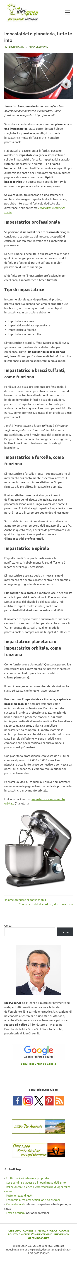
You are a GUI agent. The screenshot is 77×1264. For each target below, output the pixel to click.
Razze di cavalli (15, 1204)
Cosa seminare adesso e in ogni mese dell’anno (36, 1182)
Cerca (7, 925)
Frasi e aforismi (15, 1212)
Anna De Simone (38, 46)
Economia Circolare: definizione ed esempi (33, 1199)
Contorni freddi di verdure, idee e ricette (45, 904)
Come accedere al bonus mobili (26, 899)
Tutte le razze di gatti (19, 1195)
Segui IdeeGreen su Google (38, 1063)
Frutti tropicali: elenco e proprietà (27, 1178)
